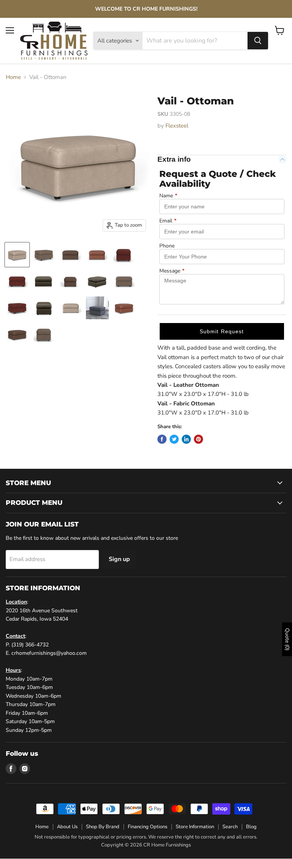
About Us (67, 826)
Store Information (195, 826)
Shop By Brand (102, 826)
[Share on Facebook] (162, 439)
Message (171, 271)
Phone (167, 246)
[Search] (258, 40)
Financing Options (147, 826)
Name (168, 196)
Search (230, 826)
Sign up (119, 559)
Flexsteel (176, 125)
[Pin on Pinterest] (198, 439)
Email (167, 221)
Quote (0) (287, 639)
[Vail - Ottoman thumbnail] (17, 255)
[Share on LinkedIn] (186, 439)
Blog (251, 826)
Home (13, 77)
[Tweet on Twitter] (174, 439)
